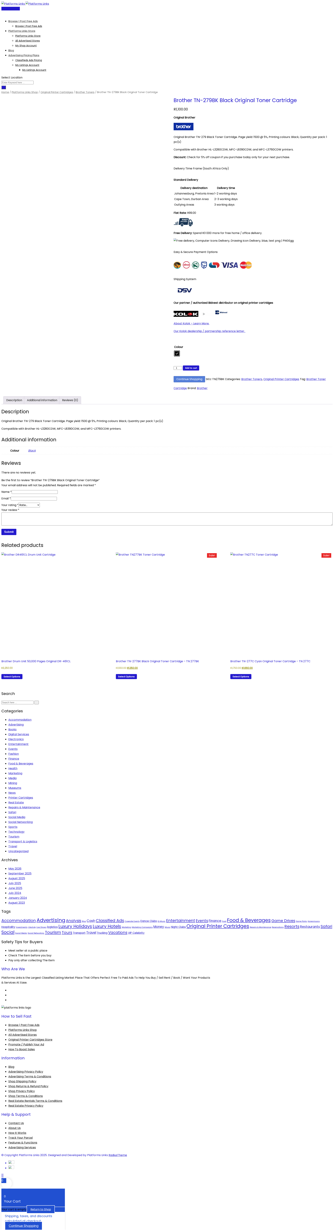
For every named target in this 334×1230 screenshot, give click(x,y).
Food (224, 921)
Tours (67, 932)
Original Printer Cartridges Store (30, 1040)
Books (12, 729)
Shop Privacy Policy (21, 1091)
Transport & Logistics (22, 841)
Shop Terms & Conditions (25, 1096)
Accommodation (19, 720)
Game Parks (301, 921)
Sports (12, 827)
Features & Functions (22, 1143)
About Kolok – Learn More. (191, 323)
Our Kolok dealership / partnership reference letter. (209, 331)
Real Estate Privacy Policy (25, 1106)
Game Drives (283, 920)
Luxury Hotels (107, 926)
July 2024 (14, 893)
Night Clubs (178, 927)
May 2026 (14, 869)
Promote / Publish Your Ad (26, 1044)
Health (12, 768)
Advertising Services (22, 1147)
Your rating (9, 505)
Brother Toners (85, 92)
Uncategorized (18, 851)
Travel (12, 846)
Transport (79, 933)
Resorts (291, 926)
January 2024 (17, 898)
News (12, 793)
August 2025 (16, 878)
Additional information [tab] (42, 400)
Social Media (16, 817)
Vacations (117, 932)
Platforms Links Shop (25, 92)
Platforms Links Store (21, 31)
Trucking (102, 933)
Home (5, 92)
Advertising (16, 725)
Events (13, 749)
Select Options (12, 676)
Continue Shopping (189, 379)
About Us (14, 1128)
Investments (21, 927)
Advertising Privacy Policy (25, 1072)
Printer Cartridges (20, 798)
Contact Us (16, 1123)
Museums (14, 788)
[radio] (177, 353)
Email (6, 498)
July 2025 (14, 883)
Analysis (73, 920)
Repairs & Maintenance (24, 807)
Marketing (15, 773)
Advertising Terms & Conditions (29, 1076)
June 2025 (15, 888)
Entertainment (18, 744)
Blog (11, 50)
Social (7, 932)
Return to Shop (40, 1209)
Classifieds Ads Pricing (28, 60)
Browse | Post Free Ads (23, 21)
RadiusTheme (118, 1155)
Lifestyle (32, 927)
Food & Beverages (20, 764)
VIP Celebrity (136, 933)
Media (12, 778)
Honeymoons (314, 921)
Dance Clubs (148, 921)
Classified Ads (110, 920)
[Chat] (5, 13)
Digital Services (18, 734)
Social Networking (20, 822)
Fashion (13, 754)
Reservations (278, 927)
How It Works (17, 1133)
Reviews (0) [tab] (70, 400)
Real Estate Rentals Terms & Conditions (35, 1101)
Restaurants (310, 926)
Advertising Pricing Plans (23, 55)
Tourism (13, 837)
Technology (16, 832)
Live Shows (41, 927)
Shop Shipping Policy (22, 1081)
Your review (10, 510)
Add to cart (191, 368)
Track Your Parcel (20, 1138)
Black (32, 451)
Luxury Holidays (75, 926)
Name (6, 492)
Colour (178, 347)
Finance (13, 759)
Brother (202, 388)
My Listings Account (27, 65)
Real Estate (16, 803)
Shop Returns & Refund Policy (28, 1086)
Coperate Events (132, 921)
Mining (12, 783)
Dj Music (161, 921)
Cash (91, 920)
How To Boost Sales (21, 1049)
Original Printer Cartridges (57, 92)
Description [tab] (14, 400)
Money (158, 926)
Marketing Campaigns (142, 927)
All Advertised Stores (27, 40)
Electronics (16, 739)
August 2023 (16, 903)
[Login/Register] (2, 13)
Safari (12, 812)
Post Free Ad (11, 8)
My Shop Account (26, 45)
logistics (52, 927)
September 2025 (19, 873)
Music (167, 927)
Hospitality (8, 927)
